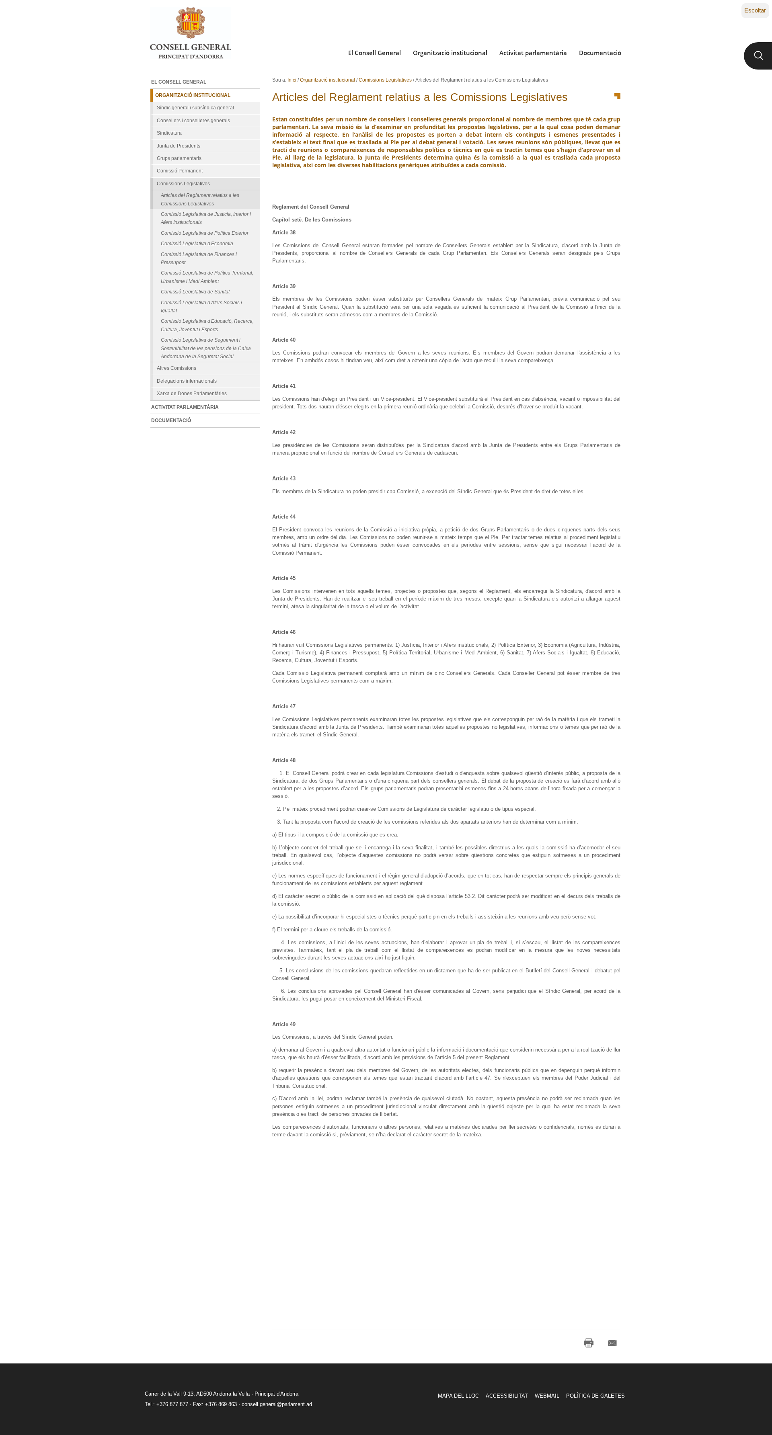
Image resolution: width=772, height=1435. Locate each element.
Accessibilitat (507, 1396)
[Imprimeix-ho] (589, 1343)
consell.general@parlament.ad (277, 1404)
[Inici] (190, 33)
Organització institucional (450, 53)
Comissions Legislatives (385, 80)
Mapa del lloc (458, 1396)
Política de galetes (595, 1396)
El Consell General (374, 53)
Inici (291, 80)
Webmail (547, 1396)
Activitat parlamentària (533, 53)
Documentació (600, 53)
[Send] (612, 1343)
